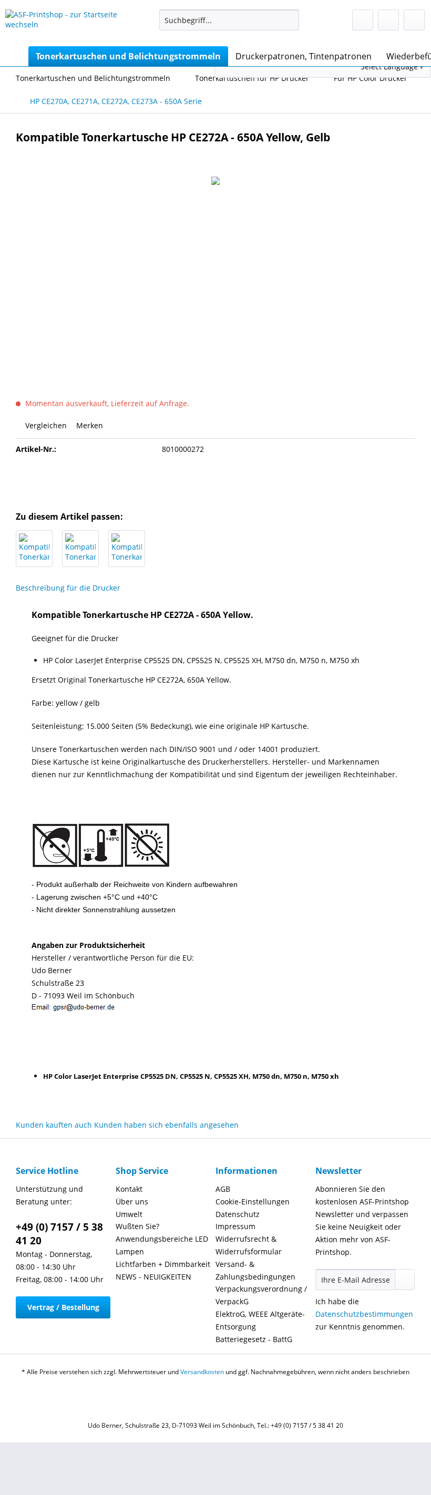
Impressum (235, 1226)
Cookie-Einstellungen (253, 1202)
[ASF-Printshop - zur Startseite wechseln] (65, 25)
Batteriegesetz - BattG (254, 1339)
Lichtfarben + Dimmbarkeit (163, 1264)
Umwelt (129, 1214)
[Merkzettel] (362, 19)
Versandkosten (202, 1371)
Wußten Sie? (137, 1226)
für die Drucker (93, 588)
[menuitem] (229, 24)
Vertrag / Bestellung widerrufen (63, 1310)
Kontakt (129, 1189)
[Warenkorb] (414, 19)
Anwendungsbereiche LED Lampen (162, 1245)
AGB (223, 1189)
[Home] (15, 56)
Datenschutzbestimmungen (364, 1314)
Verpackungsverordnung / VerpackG (261, 1295)
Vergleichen (45, 425)
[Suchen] (289, 19)
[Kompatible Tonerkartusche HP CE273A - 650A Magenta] (126, 548)
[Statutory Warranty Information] (215, 479)
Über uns (132, 1202)
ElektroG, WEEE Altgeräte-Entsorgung (260, 1320)
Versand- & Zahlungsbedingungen (255, 1270)
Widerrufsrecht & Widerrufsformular (249, 1245)
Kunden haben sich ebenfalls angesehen (166, 1125)
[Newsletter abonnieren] (405, 1279)
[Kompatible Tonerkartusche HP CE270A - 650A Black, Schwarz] (34, 548)
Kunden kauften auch (54, 1125)
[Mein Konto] (388, 19)
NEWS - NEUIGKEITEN (153, 1277)
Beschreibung (40, 588)
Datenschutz (238, 1214)
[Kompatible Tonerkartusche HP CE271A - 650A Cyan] (80, 548)
